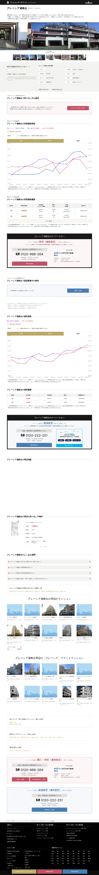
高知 (84, 856)
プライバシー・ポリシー (12, 828)
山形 (52, 863)
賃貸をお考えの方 (57, 89)
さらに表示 (49, 221)
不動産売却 (9, 853)
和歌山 (73, 863)
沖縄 (89, 860)
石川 (63, 860)
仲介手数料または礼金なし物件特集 (73, 840)
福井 (63, 863)
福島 (58, 851)
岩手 (52, 856)
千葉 (58, 863)
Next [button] (96, 36)
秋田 (52, 860)
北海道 (53, 851)
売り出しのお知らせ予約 (78, 108)
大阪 (73, 856)
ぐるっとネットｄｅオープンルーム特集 (45, 838)
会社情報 (26, 862)
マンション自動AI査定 (11, 856)
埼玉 (58, 860)
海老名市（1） (60, 737)
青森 (52, 853)
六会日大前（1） (27, 750)
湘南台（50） (18, 750)
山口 (79, 860)
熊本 (89, 851)
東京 (63, 851)
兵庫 (73, 858)
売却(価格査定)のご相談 (38, 779)
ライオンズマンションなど (42, 833)
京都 (73, 853)
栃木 (58, 856)
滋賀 (73, 851)
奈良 (73, 860)
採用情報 (26, 864)
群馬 (58, 858)
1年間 (21, 140)
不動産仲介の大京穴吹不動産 (13, 851)
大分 (89, 853)
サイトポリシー (10, 833)
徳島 (79, 863)
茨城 (58, 853)
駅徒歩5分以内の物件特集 (71, 835)
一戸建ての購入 (10, 865)
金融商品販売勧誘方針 (11, 841)
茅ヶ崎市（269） (44, 737)
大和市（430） (52, 737)
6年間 (78, 141)
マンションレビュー (40, 187)
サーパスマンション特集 (42, 835)
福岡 (84, 858)
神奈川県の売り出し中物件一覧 (17, 591)
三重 (68, 863)
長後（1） (12, 750)
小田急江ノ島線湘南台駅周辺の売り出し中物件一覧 (53, 591)
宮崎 (89, 856)
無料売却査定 (29, 263)
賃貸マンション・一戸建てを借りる (14, 868)
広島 (79, 858)
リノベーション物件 (11, 860)
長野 (68, 853)
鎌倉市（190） (35, 737)
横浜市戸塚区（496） (15, 737)
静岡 (68, 858)
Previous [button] (2, 36)
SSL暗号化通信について (12, 839)
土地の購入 (9, 863)
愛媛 (84, 853)
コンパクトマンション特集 (42, 828)
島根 (79, 853)
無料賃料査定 (34, 445)
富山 (63, 858)
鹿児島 (89, 858)
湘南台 (18, 74)
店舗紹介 (26, 859)
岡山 (79, 856)
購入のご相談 (20, 779)
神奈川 (63, 853)
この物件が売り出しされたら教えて (24, 871)
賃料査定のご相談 (49, 809)
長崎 (84, 863)
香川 (84, 851)
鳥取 (79, 851)
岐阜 (68, 856)
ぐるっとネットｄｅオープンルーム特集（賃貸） (76, 828)
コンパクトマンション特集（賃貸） (73, 830)
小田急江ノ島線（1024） (16, 724)
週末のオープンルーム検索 (42, 830)
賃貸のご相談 (78, 290)
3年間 (49, 140)
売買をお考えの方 (44, 89)
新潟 (63, 856)
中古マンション (10, 858)
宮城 (52, 858)
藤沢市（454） (13, 722)
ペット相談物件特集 (70, 838)
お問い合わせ (27, 867)
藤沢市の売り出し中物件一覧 (33, 591)
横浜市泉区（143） (25, 737)
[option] (49, 37)
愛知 (68, 860)
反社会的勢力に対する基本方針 (13, 831)
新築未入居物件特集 (70, 833)
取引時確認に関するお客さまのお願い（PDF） (16, 836)
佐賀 (84, 860)
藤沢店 (56, 255)
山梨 (68, 851)
